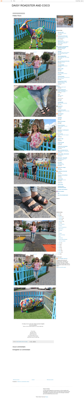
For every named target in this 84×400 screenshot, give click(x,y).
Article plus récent (16, 379)
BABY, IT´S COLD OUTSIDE (62, 103)
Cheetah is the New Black (62, 175)
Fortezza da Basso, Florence (62, 73)
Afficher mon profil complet (61, 267)
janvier (60, 252)
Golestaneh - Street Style (62, 157)
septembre (61, 221)
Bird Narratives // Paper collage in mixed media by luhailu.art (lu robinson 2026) (63, 42)
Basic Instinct (60, 114)
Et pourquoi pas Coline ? (62, 81)
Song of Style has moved (62, 179)
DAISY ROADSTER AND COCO (31, 5)
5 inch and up (60, 133)
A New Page (60, 99)
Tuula (59, 94)
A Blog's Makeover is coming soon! (63, 151)
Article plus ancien (50, 379)
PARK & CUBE (60, 68)
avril (59, 247)
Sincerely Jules (61, 32)
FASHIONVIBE (60, 102)
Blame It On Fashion (61, 121)
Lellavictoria (60, 182)
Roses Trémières (61, 224)
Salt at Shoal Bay (60, 95)
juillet (60, 242)
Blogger (46, 396)
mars (60, 249)
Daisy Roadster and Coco (62, 258)
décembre (60, 216)
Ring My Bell (60, 106)
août (59, 222)
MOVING (59, 172)
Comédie (60, 233)
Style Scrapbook (61, 191)
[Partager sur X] (32, 341)
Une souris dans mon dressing (63, 61)
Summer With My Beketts (62, 239)
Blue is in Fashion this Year (63, 150)
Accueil (33, 379)
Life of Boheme (60, 113)
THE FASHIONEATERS (62, 56)
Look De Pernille (61, 142)
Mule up (59, 139)
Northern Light (60, 138)
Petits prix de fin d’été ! (61, 62)
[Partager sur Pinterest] (35, 341)
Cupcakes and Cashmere (62, 189)
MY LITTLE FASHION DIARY (63, 195)
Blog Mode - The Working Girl (63, 130)
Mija (58, 193)
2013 (59, 215)
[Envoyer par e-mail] (30, 341)
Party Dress (60, 107)
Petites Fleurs (60, 228)
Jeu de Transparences (62, 227)
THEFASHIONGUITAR (62, 89)
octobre (60, 219)
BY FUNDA (60, 162)
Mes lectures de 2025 (61, 48)
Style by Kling (60, 184)
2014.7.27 (59, 168)
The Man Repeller (61, 76)
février (60, 250)
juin (59, 244)
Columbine (60, 117)
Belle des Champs (61, 234)
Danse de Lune (60, 40)
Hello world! (59, 69)
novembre (60, 218)
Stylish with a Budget (62, 167)
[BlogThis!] (31, 341)
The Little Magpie (61, 64)
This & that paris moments (62, 33)
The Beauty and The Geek (62, 36)
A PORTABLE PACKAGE (62, 171)
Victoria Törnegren (61, 125)
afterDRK (59, 51)
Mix (59, 231)
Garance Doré (60, 98)
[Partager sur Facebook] (34, 341)
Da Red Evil (60, 237)
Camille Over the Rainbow (62, 146)
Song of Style (60, 178)
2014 (59, 213)
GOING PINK (60, 143)
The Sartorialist (61, 72)
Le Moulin (60, 225)
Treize (59, 236)
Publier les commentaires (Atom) (23, 381)
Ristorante (60, 230)
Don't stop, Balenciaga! (61, 147)
